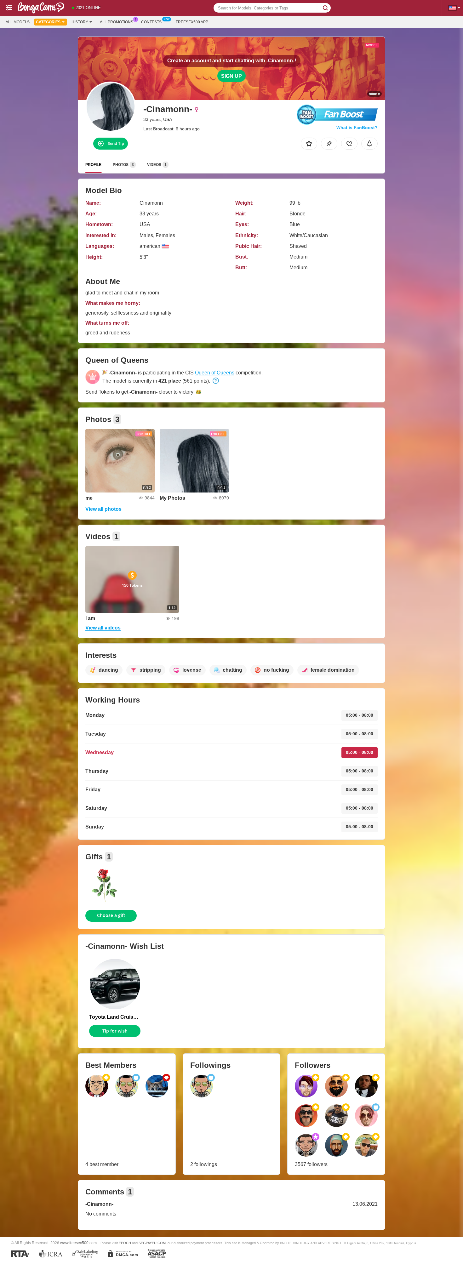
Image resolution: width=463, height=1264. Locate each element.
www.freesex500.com (78, 1243)
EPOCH (125, 1243)
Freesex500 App (192, 22)
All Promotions (116, 22)
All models (18, 22)
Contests (151, 22)
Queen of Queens (214, 372)
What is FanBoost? (357, 127)
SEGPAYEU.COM (152, 1243)
